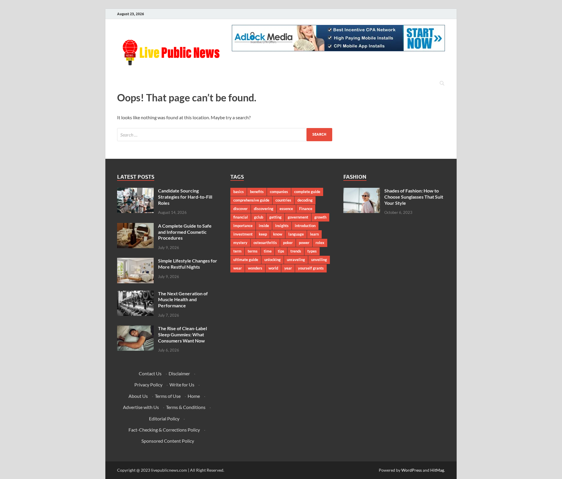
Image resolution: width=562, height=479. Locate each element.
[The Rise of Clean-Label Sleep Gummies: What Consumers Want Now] (135, 329)
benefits (257, 191)
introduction (305, 225)
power (304, 242)
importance (243, 225)
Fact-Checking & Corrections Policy (164, 429)
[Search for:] (224, 134)
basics (238, 191)
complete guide (307, 191)
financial (240, 217)
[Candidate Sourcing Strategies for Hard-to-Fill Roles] (135, 191)
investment (243, 234)
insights (282, 225)
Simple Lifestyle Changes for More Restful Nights (187, 264)
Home (194, 396)
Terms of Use (168, 396)
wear (237, 268)
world (273, 268)
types (312, 251)
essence (286, 208)
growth (320, 217)
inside (264, 225)
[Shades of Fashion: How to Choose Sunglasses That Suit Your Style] (361, 191)
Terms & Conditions (185, 407)
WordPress (411, 470)
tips (281, 251)
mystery (240, 242)
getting (275, 217)
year (288, 268)
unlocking (272, 259)
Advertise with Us (141, 407)
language (296, 234)
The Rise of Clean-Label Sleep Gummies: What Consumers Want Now (182, 334)
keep (263, 234)
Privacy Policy (148, 384)
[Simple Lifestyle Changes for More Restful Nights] (135, 261)
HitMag (437, 470)
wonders (255, 268)
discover (240, 208)
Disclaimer (179, 373)
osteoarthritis (265, 242)
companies (279, 191)
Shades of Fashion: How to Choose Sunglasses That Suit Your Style (413, 197)
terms (253, 251)
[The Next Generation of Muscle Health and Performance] (135, 294)
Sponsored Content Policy (167, 441)
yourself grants (311, 268)
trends (295, 251)
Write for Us (181, 384)
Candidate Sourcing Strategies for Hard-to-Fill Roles (185, 197)
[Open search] (442, 83)
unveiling (319, 259)
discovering (263, 208)
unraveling (296, 259)
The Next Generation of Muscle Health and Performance (183, 299)
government (298, 217)
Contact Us (150, 373)
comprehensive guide (251, 200)
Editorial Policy (164, 418)
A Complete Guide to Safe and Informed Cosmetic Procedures (185, 232)
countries (283, 200)
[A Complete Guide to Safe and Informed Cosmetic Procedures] (135, 226)
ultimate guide (245, 259)
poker (288, 242)
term (237, 251)
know (277, 234)
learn (314, 234)
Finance (305, 208)
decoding (305, 200)
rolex (320, 242)
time (268, 251)
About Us (138, 396)
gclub (258, 217)
